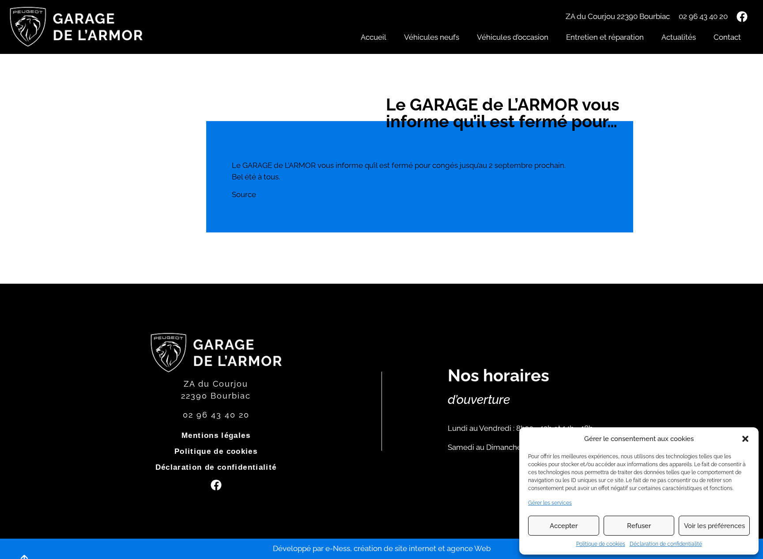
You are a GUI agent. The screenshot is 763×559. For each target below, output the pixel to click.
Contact (727, 37)
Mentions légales (215, 435)
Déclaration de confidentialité (666, 544)
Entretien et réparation (605, 37)
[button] (745, 438)
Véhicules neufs (431, 37)
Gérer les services (550, 503)
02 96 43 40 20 (703, 16)
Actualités (678, 37)
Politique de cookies (600, 544)
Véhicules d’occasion (512, 37)
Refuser (639, 526)
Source (244, 194)
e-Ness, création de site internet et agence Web (408, 548)
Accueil (373, 37)
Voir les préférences (714, 526)
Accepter (564, 526)
